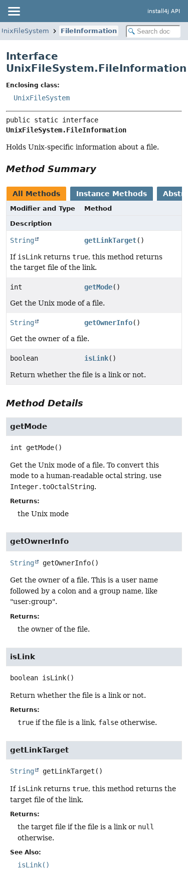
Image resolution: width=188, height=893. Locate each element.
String (22, 240)
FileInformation (89, 31)
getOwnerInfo (108, 323)
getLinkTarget (110, 240)
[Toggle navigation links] (13, 11)
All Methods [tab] (36, 194)
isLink (96, 358)
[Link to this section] (103, 169)
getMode (98, 287)
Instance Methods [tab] (111, 194)
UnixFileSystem (42, 98)
